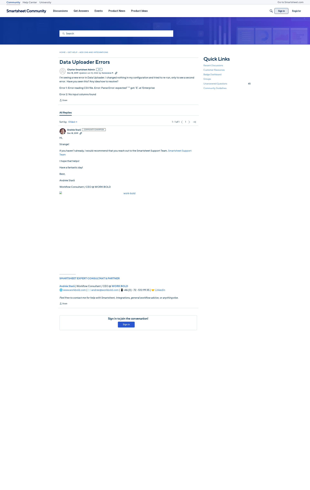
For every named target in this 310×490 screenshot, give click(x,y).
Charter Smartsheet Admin (81, 69)
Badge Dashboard (212, 74)
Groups (207, 79)
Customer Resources (214, 69)
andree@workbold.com (105, 290)
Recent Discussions (213, 65)
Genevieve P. (108, 73)
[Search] (271, 11)
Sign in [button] (126, 324)
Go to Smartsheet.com (291, 2)
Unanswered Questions (227, 83)
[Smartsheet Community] (26, 11)
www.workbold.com (74, 290)
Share (63, 100)
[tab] (65, 112)
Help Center (30, 2)
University (45, 2)
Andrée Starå (74, 129)
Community (13, 2)
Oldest (71, 122)
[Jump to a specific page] (194, 122)
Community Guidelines (215, 88)
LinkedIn (160, 290)
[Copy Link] (116, 72)
